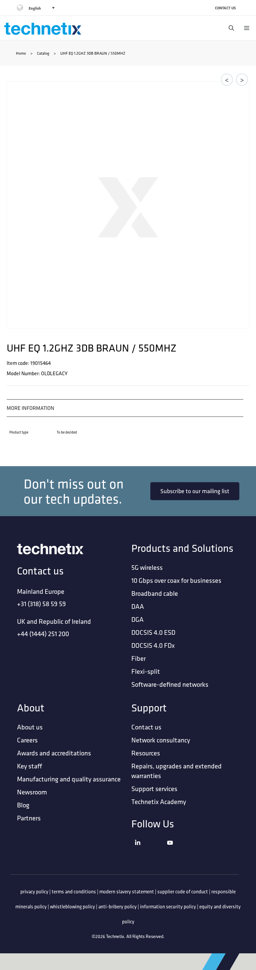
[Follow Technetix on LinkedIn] (149, 851)
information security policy (168, 906)
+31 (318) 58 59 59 (41, 603)
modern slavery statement (126, 891)
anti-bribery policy (117, 906)
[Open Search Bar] (229, 28)
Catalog (43, 53)
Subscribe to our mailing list (194, 491)
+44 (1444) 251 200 (43, 633)
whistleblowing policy (72, 906)
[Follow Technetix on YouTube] (181, 851)
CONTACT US (225, 8)
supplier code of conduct (182, 891)
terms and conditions (74, 891)
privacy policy (34, 891)
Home (21, 53)
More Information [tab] (30, 408)
